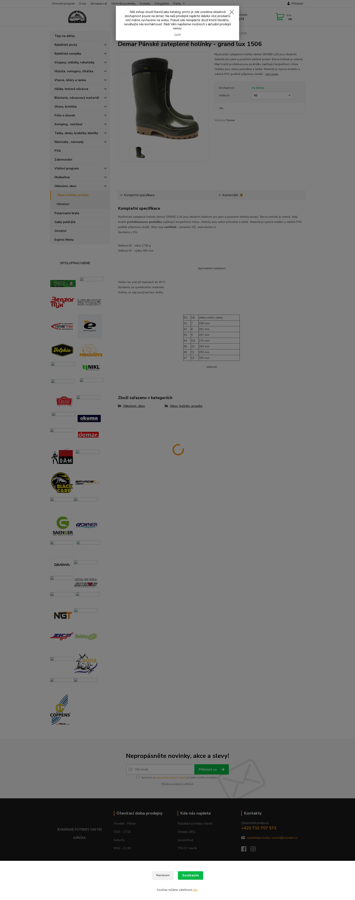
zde (195, 890)
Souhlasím (190, 875)
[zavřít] (231, 12)
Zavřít (177, 34)
